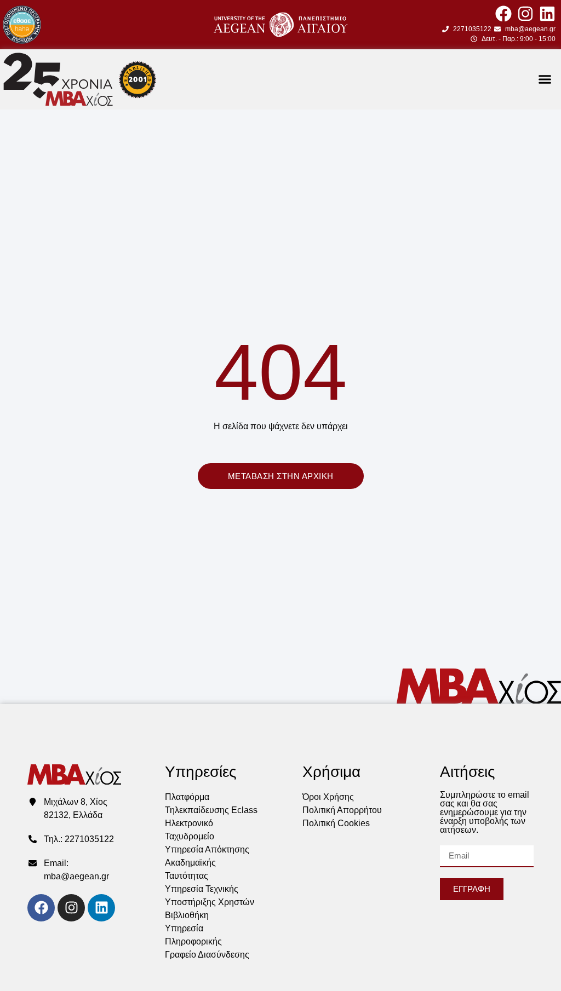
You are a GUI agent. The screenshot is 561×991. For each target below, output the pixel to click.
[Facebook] (503, 13)
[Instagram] (525, 13)
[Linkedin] (547, 13)
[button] (545, 79)
